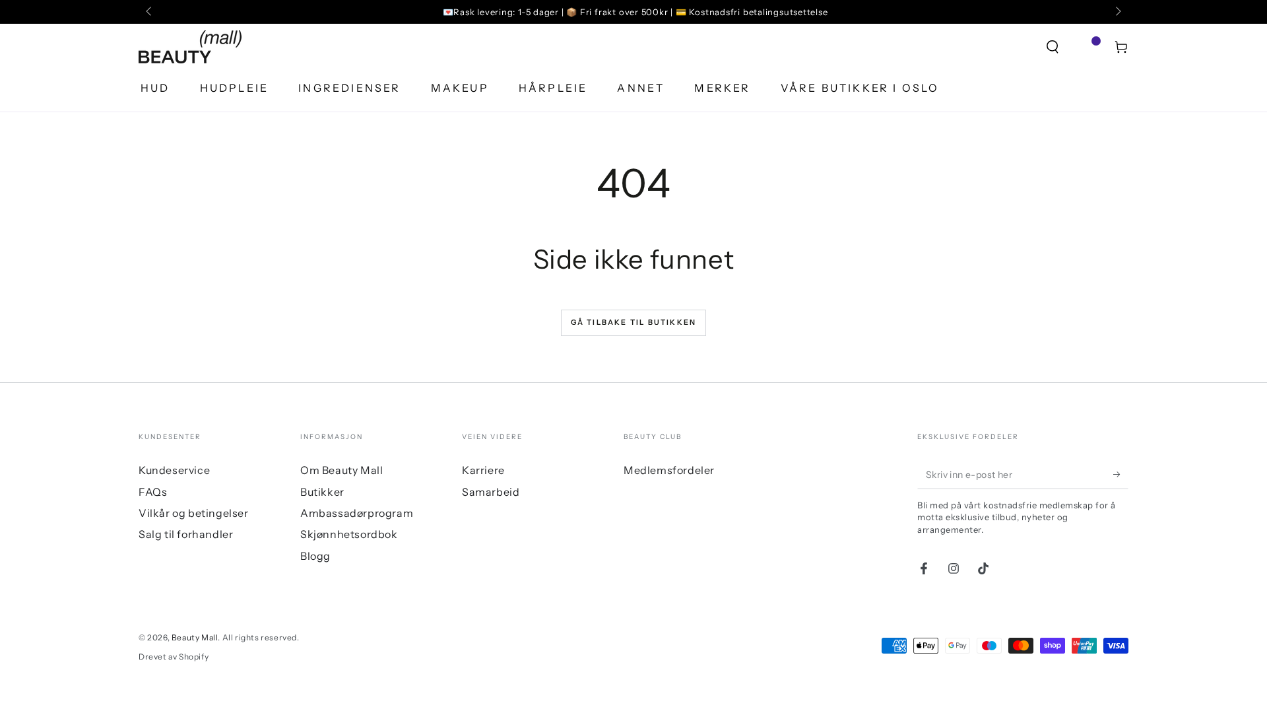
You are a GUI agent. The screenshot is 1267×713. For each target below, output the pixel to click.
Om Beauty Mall (341, 470)
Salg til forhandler (186, 534)
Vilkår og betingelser (194, 513)
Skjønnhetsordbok (349, 534)
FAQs (153, 491)
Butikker (322, 491)
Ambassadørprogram (356, 513)
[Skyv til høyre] (1117, 12)
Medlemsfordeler (669, 470)
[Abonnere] (1120, 474)
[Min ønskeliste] (1087, 46)
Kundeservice (174, 470)
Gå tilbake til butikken (634, 322)
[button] (1052, 46)
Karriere (483, 470)
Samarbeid (490, 491)
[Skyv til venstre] (150, 12)
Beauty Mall (195, 637)
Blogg (315, 555)
